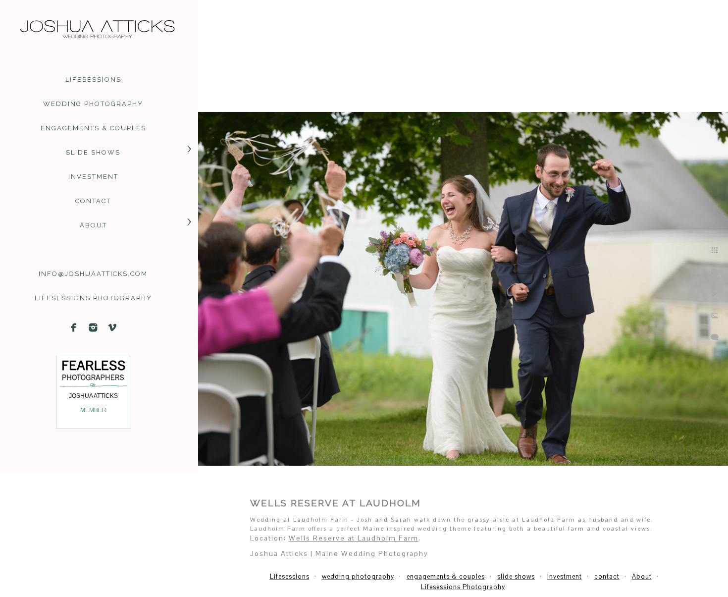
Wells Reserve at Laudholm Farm (353, 538)
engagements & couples (93, 128)
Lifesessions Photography (93, 298)
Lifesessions (93, 79)
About (93, 225)
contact (93, 201)
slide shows (93, 152)
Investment (93, 176)
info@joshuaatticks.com (93, 273)
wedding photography (93, 104)
